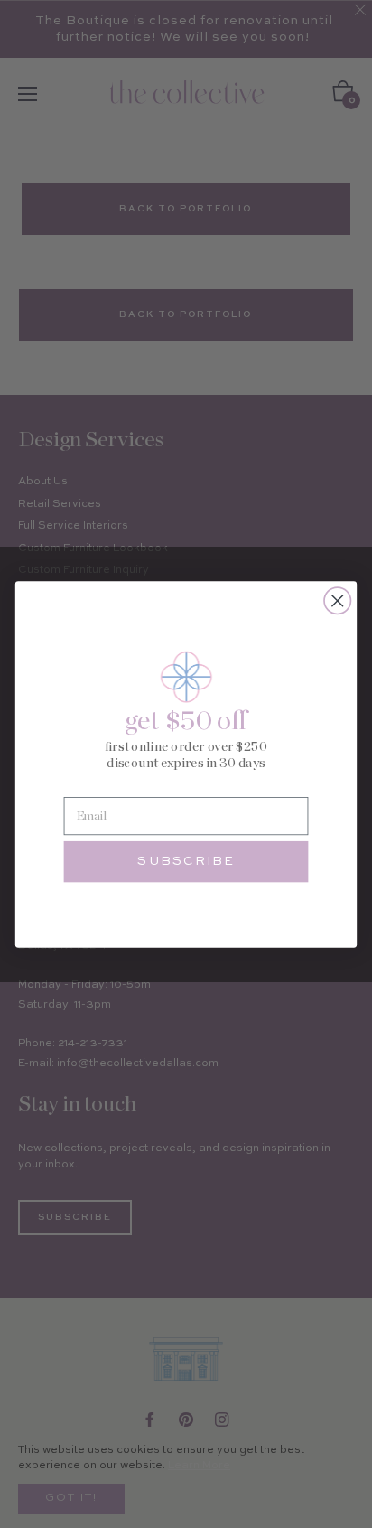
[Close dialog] (337, 600)
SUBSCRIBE (186, 861)
